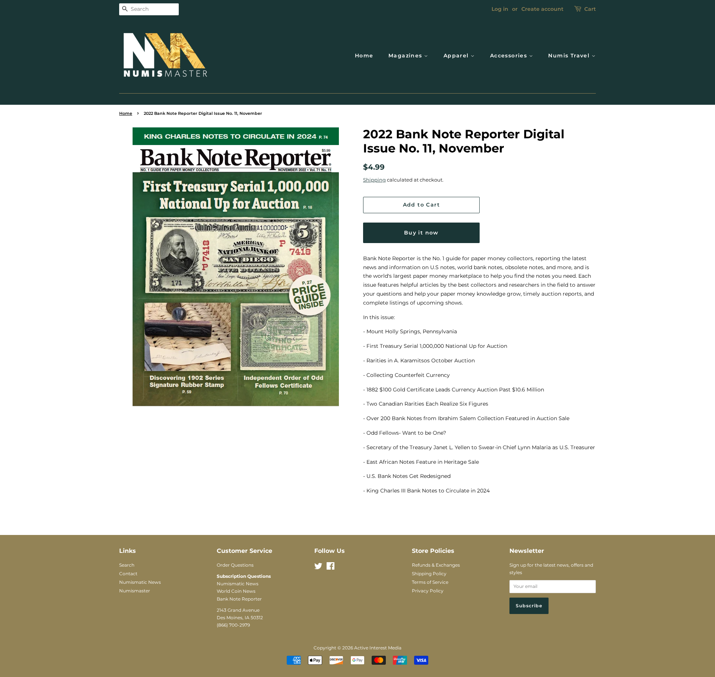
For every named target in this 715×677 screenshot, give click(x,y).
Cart (590, 9)
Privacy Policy (428, 590)
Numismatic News (140, 582)
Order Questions (235, 565)
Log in (500, 9)
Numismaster (134, 590)
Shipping (374, 180)
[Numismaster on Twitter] (318, 567)
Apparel (457, 55)
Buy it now (421, 232)
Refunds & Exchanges (436, 565)
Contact (128, 573)
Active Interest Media (377, 648)
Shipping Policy (429, 573)
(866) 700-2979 (233, 625)
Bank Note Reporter (239, 599)
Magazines (406, 55)
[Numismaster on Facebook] (330, 567)
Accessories (509, 55)
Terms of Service (430, 582)
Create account (542, 9)
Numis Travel (569, 55)
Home (364, 55)
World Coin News (236, 591)
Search (126, 565)
